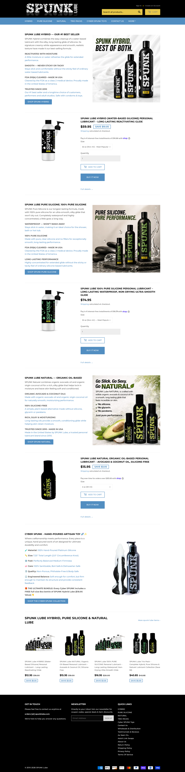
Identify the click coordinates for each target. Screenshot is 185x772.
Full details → (87, 189)
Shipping (85, 131)
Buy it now (93, 177)
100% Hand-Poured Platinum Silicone (57, 550)
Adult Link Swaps (126, 738)
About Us (122, 741)
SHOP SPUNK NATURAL (39, 442)
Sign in (139, 6)
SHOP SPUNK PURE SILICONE (42, 272)
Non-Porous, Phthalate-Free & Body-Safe (58, 571)
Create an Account (152, 6)
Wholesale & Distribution (129, 728)
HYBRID (29, 21)
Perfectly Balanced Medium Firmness (52, 560)
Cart (155, 12)
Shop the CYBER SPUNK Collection (46, 601)
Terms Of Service (125, 754)
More (131, 21)
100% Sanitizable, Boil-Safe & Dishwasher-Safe (57, 566)
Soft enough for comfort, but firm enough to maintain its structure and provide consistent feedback (54, 579)
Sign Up (108, 718)
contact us (46, 709)
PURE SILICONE (44, 21)
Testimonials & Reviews (128, 732)
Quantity (85, 153)
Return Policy (124, 745)
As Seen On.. (123, 735)
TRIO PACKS (76, 21)
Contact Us (117, 21)
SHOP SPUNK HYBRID (38, 102)
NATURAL (61, 21)
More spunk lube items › (149, 620)
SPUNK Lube (42, 767)
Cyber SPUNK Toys (97, 21)
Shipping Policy (125, 748)
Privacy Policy (124, 751)
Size (83, 141)
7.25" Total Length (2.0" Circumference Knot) (56, 555)
